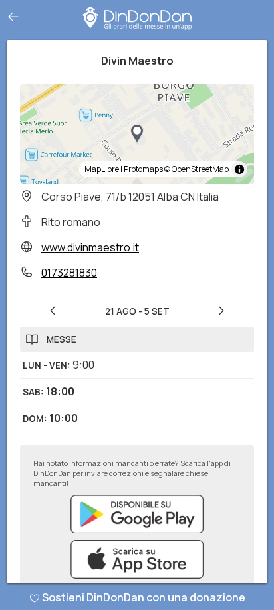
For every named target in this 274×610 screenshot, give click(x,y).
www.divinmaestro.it (90, 247)
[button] (137, 134)
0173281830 (69, 272)
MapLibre (101, 169)
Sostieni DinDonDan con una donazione (143, 597)
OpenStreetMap (200, 169)
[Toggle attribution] (239, 169)
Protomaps (143, 169)
